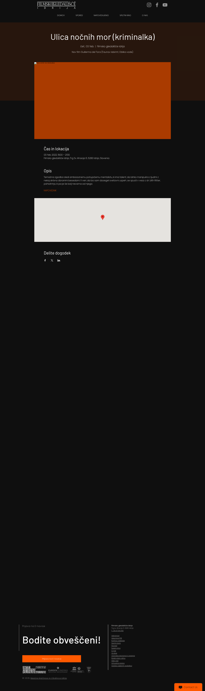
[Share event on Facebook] (45, 260)
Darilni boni (116, 643)
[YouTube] (165, 5)
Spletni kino (115, 648)
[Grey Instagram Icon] (149, 5)
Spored (114, 645)
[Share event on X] (52, 260)
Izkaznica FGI (116, 638)
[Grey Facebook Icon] (157, 5)
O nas (113, 650)
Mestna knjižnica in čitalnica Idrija (49, 678)
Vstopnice (115, 635)
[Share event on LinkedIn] (58, 260)
